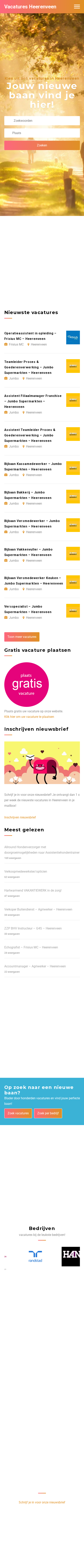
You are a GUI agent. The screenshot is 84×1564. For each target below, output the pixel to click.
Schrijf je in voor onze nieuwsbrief (42, 1502)
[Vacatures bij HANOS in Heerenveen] (63, 1256)
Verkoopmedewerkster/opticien (25, 871)
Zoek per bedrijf (48, 1113)
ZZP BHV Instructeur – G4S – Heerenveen (33, 928)
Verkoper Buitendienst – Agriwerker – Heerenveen (38, 909)
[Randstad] (20, 1256)
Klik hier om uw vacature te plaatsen (29, 717)
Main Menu (77, 7)
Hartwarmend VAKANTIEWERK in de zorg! (33, 890)
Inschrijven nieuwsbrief (20, 817)
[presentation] (4, 1269)
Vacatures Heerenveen (30, 6)
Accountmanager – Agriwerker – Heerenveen (35, 966)
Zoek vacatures (18, 1113)
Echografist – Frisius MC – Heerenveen (31, 947)
